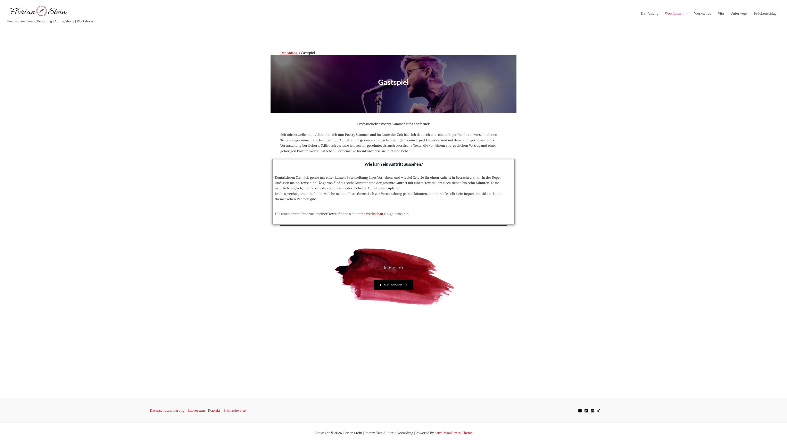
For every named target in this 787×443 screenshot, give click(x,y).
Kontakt (214, 410)
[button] (393, 285)
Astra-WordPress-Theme (453, 433)
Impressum (196, 410)
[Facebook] (580, 411)
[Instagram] (592, 411)
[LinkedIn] (586, 411)
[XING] (598, 411)
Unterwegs (738, 13)
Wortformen (674, 13)
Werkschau (702, 13)
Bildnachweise (234, 410)
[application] (686, 13)
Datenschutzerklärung (167, 410)
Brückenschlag (765, 13)
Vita (721, 13)
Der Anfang (649, 13)
